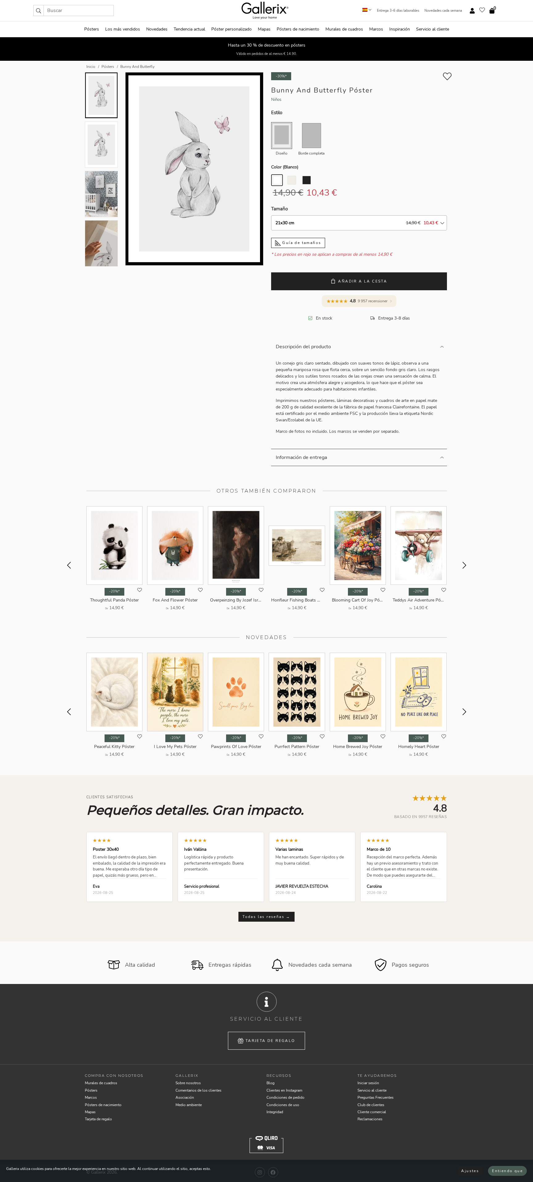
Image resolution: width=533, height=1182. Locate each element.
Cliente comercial (371, 1112)
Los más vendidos (122, 29)
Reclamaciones (369, 1119)
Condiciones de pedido (285, 1097)
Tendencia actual (189, 29)
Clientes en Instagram (284, 1090)
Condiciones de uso (282, 1104)
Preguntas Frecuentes (375, 1097)
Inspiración (399, 29)
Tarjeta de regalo (270, 1040)
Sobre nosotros (188, 1083)
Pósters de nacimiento (298, 29)
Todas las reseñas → (266, 916)
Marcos (376, 29)
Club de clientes (370, 1104)
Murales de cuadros (344, 29)
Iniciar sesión (368, 1083)
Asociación (185, 1097)
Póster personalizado (231, 29)
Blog (270, 1083)
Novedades (156, 29)
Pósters (91, 29)
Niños (276, 99)
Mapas (264, 29)
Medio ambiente (189, 1104)
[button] (38, 10)
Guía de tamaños (301, 242)
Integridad (274, 1112)
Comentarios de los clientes (198, 1090)
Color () (284, 167)
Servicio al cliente (432, 29)
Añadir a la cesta (362, 281)
